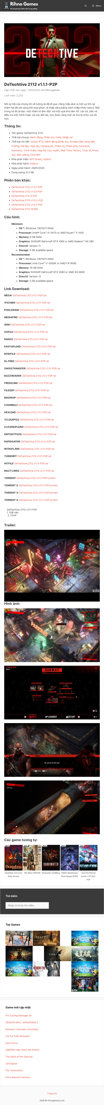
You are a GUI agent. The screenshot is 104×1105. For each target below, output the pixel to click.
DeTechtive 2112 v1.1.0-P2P (27, 191)
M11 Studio (36, 159)
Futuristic (84, 146)
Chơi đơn (35, 154)
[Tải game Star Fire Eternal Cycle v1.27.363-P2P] (88, 857)
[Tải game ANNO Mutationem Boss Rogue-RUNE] (70, 857)
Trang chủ (52, 1093)
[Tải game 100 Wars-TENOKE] (32, 857)
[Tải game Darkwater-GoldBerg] (51, 857)
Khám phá (71, 146)
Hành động (36, 137)
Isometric (17, 150)
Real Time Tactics (71, 150)
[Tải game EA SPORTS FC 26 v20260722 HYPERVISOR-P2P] (84, 984)
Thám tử (59, 146)
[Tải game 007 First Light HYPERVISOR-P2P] (57, 953)
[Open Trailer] (52, 566)
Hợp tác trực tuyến (48, 150)
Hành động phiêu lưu (56, 141)
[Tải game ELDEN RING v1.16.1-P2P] (19, 953)
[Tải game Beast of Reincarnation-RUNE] (46, 938)
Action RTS (36, 141)
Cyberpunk (47, 146)
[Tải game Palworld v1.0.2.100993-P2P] (84, 968)
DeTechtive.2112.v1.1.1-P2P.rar (30, 295)
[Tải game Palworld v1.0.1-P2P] (19, 968)
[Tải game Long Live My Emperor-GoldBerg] (84, 953)
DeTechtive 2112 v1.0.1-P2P (27, 204)
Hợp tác (34, 146)
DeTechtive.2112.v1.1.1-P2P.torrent (36, 478)
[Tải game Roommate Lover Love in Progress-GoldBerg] (19, 938)
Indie (58, 137)
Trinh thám (30, 150)
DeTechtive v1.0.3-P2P (24, 195)
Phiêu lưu (49, 137)
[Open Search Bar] (85, 6)
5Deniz (47, 159)
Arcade (74, 141)
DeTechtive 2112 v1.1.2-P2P (27, 187)
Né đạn (25, 146)
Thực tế (86, 150)
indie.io (34, 163)
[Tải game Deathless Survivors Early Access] (13, 857)
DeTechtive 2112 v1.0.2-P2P (27, 200)
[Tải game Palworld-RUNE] (84, 938)
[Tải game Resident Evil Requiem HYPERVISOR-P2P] (46, 968)
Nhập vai (67, 137)
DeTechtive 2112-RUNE (25, 209)
